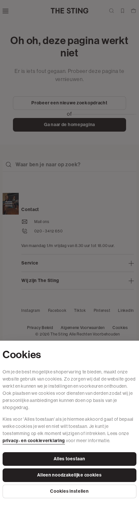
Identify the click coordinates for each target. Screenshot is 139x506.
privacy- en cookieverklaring (34, 440)
